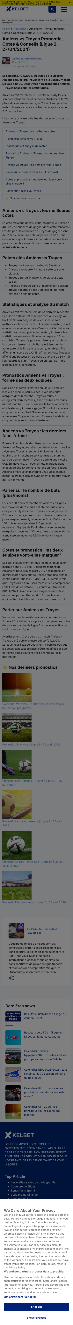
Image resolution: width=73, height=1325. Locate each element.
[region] (36, 1262)
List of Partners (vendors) (20, 1296)
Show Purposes (36, 1317)
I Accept (36, 1306)
